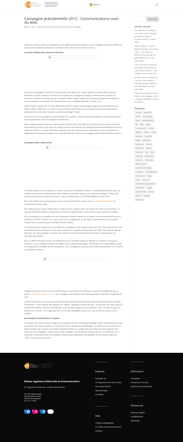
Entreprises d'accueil (139, 382)
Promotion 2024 (151, 172)
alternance (147, 112)
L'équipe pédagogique (104, 423)
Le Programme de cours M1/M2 (108, 382)
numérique (139, 172)
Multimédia (56, 27)
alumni (137, 116)
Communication (43, 27)
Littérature (139, 152)
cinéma (148, 124)
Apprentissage (101, 390)
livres (152, 152)
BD (136, 124)
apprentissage (148, 116)
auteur (137, 120)
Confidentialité (137, 416)
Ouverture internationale (141, 386)
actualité (138, 112)
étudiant (146, 196)
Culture (151, 128)
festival (137, 140)
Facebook (148, 136)
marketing (139, 156)
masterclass (149, 156)
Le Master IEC (101, 378)
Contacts (98, 431)
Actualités (99, 394)
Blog (141, 124)
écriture (151, 192)
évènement (139, 200)
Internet (149, 144)
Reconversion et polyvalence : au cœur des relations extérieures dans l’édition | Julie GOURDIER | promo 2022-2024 (146, 83)
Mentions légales (138, 412)
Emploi (154, 132)
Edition (146, 132)
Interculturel (139, 144)
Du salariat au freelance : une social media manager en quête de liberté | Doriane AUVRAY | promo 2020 (145, 36)
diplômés (138, 132)
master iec (139, 160)
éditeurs (138, 196)
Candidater (135, 378)
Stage (150, 176)
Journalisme (139, 148)
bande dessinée (148, 120)
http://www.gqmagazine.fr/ (102, 201)
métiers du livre (140, 164)
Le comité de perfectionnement (108, 427)
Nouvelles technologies (71, 27)
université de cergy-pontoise (145, 184)
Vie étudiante (140, 188)
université (145, 180)
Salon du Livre (140, 176)
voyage (149, 188)
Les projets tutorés (103, 386)
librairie (149, 148)
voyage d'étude (140, 192)
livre (146, 152)
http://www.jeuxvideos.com (42, 294)
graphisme (146, 140)
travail (137, 180)
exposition (139, 136)
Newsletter (135, 420)
